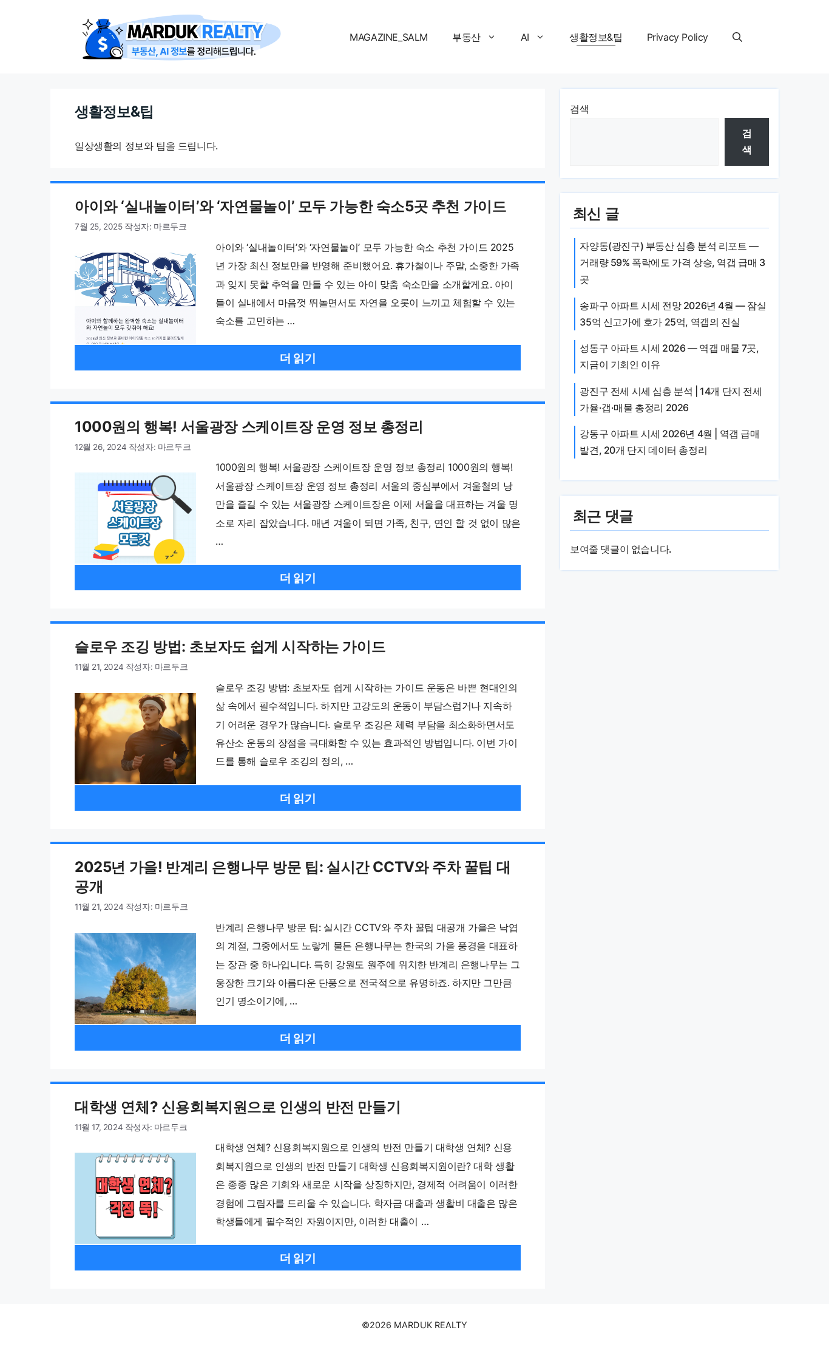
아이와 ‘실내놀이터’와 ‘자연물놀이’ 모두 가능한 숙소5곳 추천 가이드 (290, 206)
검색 (579, 109)
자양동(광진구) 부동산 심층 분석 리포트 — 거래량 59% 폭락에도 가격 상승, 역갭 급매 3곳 (672, 262)
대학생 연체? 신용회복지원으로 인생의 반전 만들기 (238, 1107)
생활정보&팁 (596, 37)
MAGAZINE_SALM (389, 37)
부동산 (466, 37)
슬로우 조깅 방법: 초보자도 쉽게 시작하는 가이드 (230, 646)
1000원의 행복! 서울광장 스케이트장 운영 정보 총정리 (249, 426)
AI (525, 37)
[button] (737, 37)
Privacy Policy (677, 37)
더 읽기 (298, 357)
